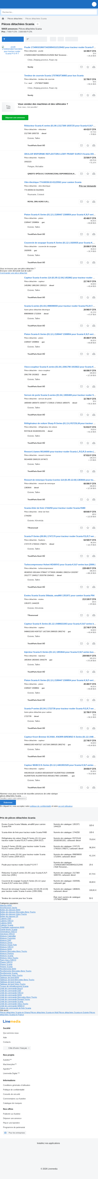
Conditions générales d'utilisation (16, 1085)
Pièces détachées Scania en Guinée (74, 1012)
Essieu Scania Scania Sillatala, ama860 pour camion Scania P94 (23, 825)
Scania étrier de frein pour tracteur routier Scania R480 (24, 832)
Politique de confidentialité (13, 1090)
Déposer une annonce (15, 118)
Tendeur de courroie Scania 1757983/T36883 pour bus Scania (54, 76)
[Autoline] (3, 18)
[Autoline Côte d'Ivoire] (16, 4)
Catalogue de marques (12, 1103)
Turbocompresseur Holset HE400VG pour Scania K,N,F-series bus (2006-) (59, 564)
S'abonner (8, 802)
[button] (94, 4)
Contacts (7, 1042)
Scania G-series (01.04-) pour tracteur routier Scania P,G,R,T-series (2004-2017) (23, 855)
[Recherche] (94, 12)
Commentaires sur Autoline (14, 1099)
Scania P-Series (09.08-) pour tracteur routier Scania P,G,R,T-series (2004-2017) (23, 847)
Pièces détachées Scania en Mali (44, 1012)
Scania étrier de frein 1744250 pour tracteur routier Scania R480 (54, 508)
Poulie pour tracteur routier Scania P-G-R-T (20, 865)
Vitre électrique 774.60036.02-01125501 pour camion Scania (52, 182)
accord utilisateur (65, 806)
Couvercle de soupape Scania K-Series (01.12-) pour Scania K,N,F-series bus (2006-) (24, 882)
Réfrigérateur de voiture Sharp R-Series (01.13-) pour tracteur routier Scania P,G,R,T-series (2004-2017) (24, 839)
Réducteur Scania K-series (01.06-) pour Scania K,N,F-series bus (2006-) (25, 874)
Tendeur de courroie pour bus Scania (17, 898)
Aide (5, 1037)
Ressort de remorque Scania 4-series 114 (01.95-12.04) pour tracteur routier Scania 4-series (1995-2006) (25, 890)
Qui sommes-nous (11, 1033)
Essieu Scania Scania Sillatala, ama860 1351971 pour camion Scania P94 (59, 595)
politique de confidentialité (40, 806)
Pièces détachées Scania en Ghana (15, 1012)
